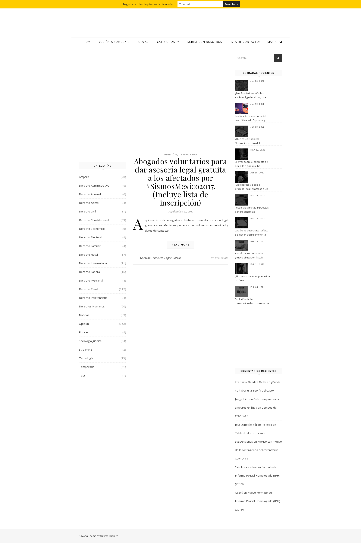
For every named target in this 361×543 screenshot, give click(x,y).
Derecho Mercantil (91, 280)
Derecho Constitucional (94, 220)
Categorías (166, 42)
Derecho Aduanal (90, 194)
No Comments (219, 258)
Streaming (85, 349)
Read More (180, 244)
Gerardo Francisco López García (160, 258)
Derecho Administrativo (94, 185)
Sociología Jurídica (90, 341)
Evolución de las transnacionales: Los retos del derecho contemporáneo (252, 301)
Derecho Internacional (93, 263)
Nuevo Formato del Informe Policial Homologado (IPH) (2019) (257, 475)
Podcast (143, 42)
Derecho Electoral (90, 237)
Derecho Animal (89, 203)
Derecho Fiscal (88, 254)
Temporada (86, 367)
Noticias (84, 315)
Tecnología (86, 358)
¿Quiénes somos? (112, 42)
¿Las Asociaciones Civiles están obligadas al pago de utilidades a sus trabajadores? (252, 95)
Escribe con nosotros (204, 42)
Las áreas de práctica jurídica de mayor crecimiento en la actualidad (251, 233)
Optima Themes (109, 536)
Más (270, 42)
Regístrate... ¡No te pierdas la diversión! (147, 4)
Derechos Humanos (92, 306)
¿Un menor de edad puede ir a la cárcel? (252, 278)
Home (87, 42)
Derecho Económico (92, 228)
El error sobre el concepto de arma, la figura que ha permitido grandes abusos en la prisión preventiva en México (252, 164)
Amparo (84, 177)
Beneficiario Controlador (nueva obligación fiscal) (249, 255)
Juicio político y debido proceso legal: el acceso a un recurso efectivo (251, 187)
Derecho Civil (87, 211)
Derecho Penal (88, 289)
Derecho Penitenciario (93, 298)
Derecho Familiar (90, 246)
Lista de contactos (245, 42)
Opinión (84, 323)
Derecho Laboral (89, 272)
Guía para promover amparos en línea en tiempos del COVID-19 (257, 407)
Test (82, 375)
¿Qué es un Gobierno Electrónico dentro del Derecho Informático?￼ (248, 141)
